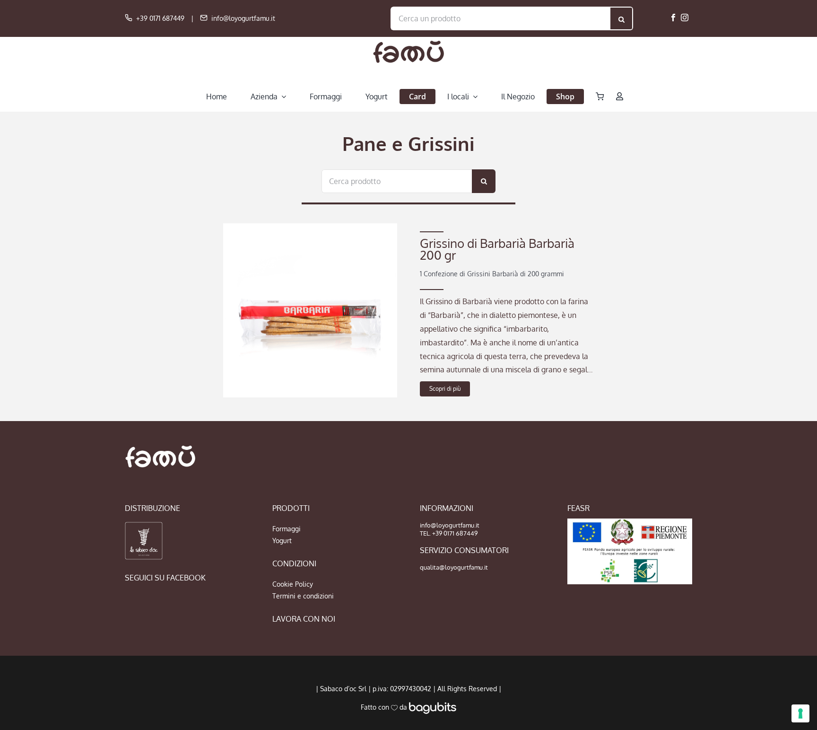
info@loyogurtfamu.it (243, 18)
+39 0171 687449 (160, 18)
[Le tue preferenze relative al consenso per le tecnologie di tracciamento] (800, 713)
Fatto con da (385, 707)
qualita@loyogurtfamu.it (454, 567)
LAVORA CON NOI (303, 619)
